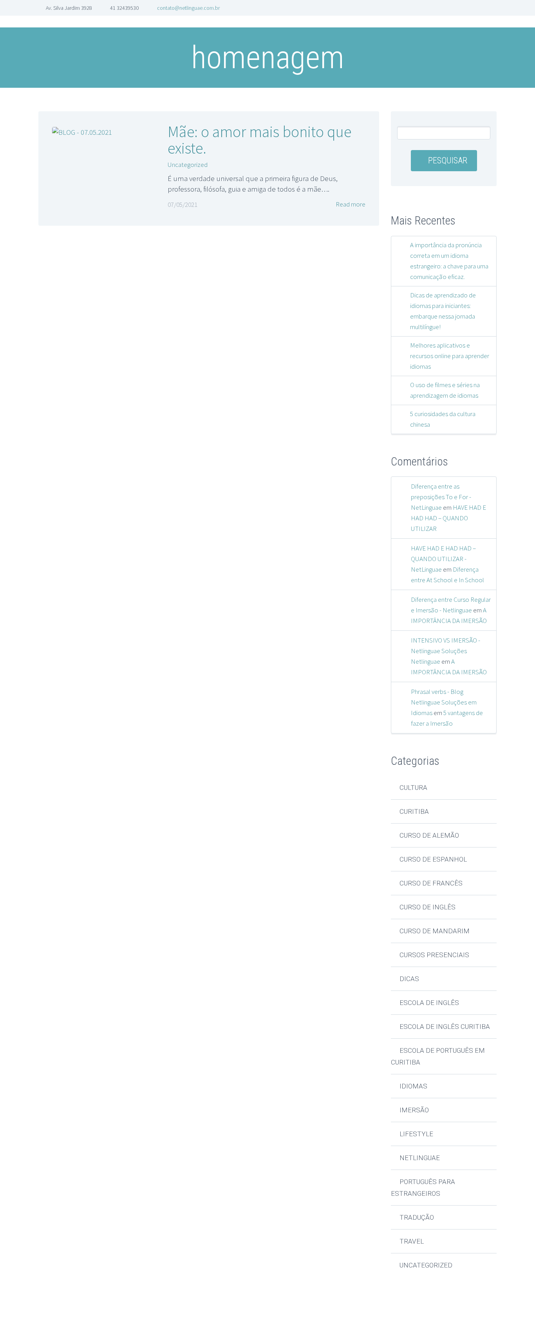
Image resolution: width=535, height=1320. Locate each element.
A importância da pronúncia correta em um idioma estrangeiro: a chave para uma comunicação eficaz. (449, 261)
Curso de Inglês (427, 907)
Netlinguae (419, 1158)
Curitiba (414, 811)
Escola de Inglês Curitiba (444, 1026)
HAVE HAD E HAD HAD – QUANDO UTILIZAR (448, 518)
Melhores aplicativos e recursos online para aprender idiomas (449, 356)
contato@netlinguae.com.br (188, 7)
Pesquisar (447, 160)
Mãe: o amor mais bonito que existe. (259, 140)
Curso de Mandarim (434, 931)
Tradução (416, 1217)
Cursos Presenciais (434, 955)
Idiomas (413, 1086)
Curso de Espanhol (433, 859)
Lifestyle (416, 1134)
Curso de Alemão (429, 835)
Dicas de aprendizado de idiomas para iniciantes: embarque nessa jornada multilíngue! (443, 311)
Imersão (414, 1110)
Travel (411, 1241)
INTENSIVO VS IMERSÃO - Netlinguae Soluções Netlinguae (445, 651)
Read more (349, 204)
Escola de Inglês (429, 1003)
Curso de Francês (431, 883)
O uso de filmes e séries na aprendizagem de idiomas (445, 390)
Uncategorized (188, 164)
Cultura (413, 787)
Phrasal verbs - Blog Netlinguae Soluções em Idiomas (444, 702)
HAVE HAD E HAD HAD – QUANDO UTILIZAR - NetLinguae (443, 559)
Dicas (409, 979)
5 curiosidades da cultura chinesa (442, 419)
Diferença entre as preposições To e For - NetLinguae (441, 497)
